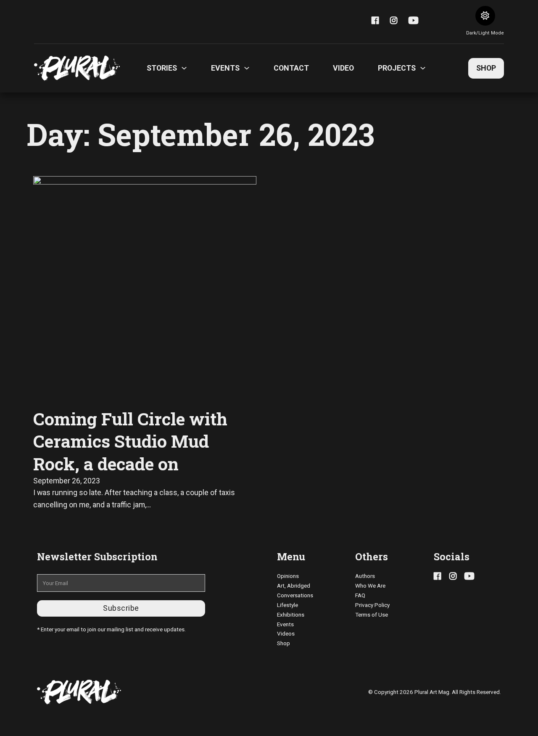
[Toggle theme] (485, 16)
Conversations (295, 595)
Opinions (288, 575)
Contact (291, 67)
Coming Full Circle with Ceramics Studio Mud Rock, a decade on (130, 441)
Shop (486, 67)
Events (285, 624)
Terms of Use (371, 614)
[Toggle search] (442, 21)
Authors (365, 575)
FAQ (360, 595)
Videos (286, 633)
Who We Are (370, 585)
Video (343, 67)
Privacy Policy (372, 604)
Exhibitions (290, 614)
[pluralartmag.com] (77, 68)
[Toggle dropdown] (184, 68)
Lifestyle (287, 604)
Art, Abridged (293, 585)
